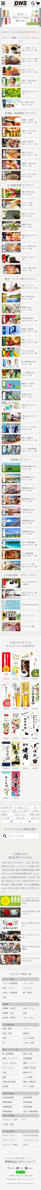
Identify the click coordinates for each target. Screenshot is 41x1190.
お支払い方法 (19, 1175)
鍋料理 (26, 1033)
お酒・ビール (35, 818)
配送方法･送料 (28, 1175)
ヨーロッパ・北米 (10, 1120)
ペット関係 (27, 1077)
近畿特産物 (7, 1107)
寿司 (4, 1038)
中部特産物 (27, 1102)
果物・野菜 (7, 1029)
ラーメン (26, 1029)
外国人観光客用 (9, 1082)
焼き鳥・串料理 (9, 1018)
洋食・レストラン (20, 814)
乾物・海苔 (7, 1033)
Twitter (21, 1168)
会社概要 (11, 1175)
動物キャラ (27, 1072)
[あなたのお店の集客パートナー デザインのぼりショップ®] (20, 1160)
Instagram (30, 1168)
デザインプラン (9, 1140)
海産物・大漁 (8, 1013)
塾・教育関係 (8, 1054)
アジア (24, 1120)
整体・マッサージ (10, 1058)
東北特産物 (27, 1097)
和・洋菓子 (35, 811)
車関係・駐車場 (29, 1068)
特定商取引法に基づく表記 (13, 1179)
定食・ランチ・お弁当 (20, 811)
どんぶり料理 (28, 1038)
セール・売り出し (10, 1063)
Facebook (11, 1168)
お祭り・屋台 (20, 818)
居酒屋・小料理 (35, 814)
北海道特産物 (8, 1097)
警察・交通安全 (29, 1082)
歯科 (4, 1077)
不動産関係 (27, 1058)
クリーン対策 (28, 1086)
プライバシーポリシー (28, 1179)
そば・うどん (28, 1018)
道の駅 (5, 1086)
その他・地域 (8, 1124)
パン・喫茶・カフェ (20, 807)
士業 (4, 1072)
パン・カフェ (28, 983)
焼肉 (25, 1013)
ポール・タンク (9, 1135)
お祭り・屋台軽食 (10, 993)
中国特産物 (27, 1107)
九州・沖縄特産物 (30, 1111)
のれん (26, 1145)
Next (39, 17)
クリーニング (8, 1068)
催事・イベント (29, 1063)
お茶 (35, 807)
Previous (1, 17)
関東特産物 (7, 1102)
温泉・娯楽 (27, 1054)
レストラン (27, 988)
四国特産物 (7, 1111)
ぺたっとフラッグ (30, 1140)
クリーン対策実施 (10, 983)
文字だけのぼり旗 (30, 1135)
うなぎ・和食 (28, 1043)
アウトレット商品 (10, 1145)
